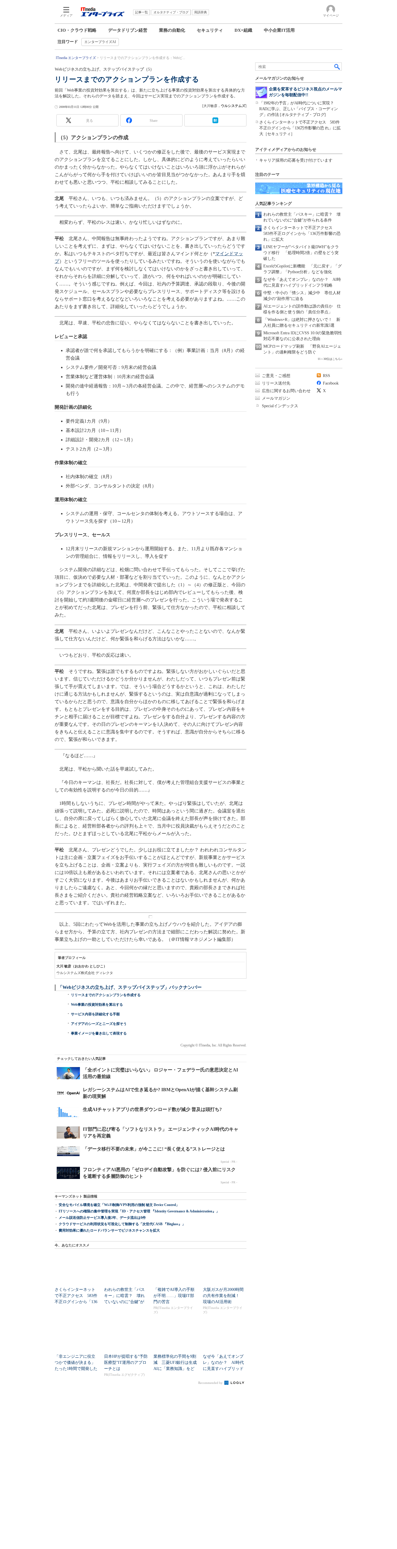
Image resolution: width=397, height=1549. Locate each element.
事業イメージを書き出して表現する (99, 1033)
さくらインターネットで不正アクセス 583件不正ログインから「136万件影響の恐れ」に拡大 (302, 234)
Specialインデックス (280, 406)
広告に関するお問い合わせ (286, 391)
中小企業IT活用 (279, 30)
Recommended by (210, 1382)
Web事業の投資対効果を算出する (97, 1005)
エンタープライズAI (100, 42)
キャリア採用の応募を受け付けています (295, 160)
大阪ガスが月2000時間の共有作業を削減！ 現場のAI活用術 (223, 1295)
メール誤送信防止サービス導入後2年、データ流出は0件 (102, 1218)
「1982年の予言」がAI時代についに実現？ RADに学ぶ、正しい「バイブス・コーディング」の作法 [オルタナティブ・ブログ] (298, 109)
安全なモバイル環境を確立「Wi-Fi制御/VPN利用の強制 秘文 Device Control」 (119, 1205)
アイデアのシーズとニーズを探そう (99, 1024)
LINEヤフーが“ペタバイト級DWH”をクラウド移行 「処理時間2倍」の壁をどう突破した (301, 253)
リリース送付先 (276, 383)
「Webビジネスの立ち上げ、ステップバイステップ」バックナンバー (130, 987)
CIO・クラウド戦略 (77, 30)
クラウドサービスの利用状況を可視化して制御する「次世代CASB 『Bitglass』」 (122, 1224)
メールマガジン (276, 398)
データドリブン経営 (127, 30)
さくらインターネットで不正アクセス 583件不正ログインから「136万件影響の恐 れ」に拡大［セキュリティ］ (300, 128)
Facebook (331, 383)
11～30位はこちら (329, 358)
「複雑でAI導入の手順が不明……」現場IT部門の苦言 (173, 1295)
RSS (326, 376)
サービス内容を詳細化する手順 (95, 1014)
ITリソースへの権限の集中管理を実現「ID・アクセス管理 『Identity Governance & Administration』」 (139, 1211)
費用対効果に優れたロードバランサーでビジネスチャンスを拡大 (109, 1230)
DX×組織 (243, 30)
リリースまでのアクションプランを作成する (106, 995)
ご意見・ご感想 (276, 376)
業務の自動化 (172, 30)
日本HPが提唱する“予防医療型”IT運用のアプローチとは (126, 1362)
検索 (337, 66)
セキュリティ (210, 30)
